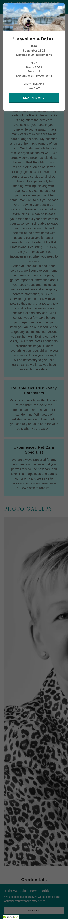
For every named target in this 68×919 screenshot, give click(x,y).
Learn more (34, 97)
